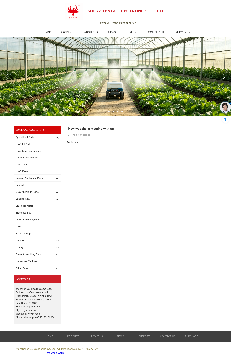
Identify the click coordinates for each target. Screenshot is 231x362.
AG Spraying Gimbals (29, 151)
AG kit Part (24, 144)
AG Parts (23, 171)
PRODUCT (73, 336)
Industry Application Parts (29, 178)
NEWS (120, 336)
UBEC (19, 226)
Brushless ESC (24, 212)
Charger (20, 240)
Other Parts (22, 268)
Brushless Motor (24, 205)
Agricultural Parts (25, 137)
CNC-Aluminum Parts (27, 191)
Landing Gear (23, 198)
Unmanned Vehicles (26, 261)
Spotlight (20, 185)
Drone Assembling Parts (28, 254)
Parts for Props (24, 233)
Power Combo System (28, 219)
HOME (49, 336)
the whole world (55, 352)
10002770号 (91, 348)
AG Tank (22, 164)
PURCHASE (191, 336)
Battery (19, 247)
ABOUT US (97, 336)
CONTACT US (167, 336)
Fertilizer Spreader (28, 157)
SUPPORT (144, 336)
